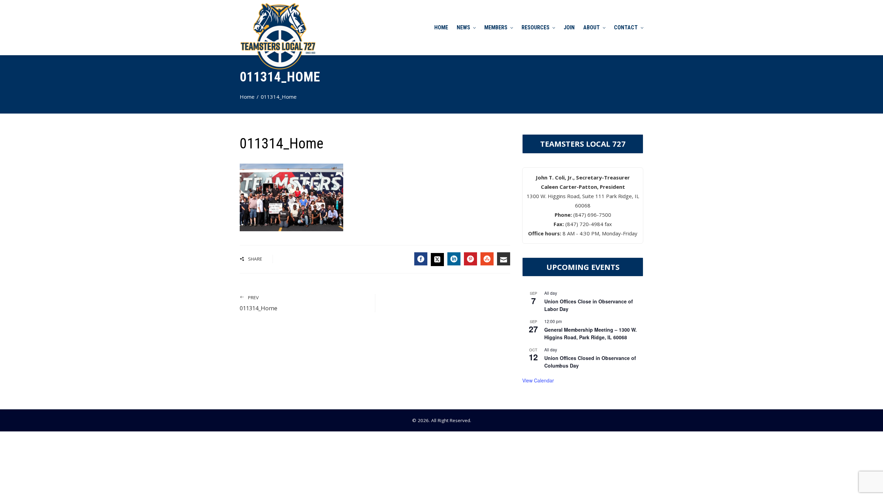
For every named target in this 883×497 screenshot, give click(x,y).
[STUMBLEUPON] (487, 258)
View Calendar (538, 380)
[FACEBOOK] (420, 258)
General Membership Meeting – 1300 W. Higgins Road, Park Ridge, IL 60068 (590, 333)
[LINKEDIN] (453, 258)
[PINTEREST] (470, 258)
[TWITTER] (437, 259)
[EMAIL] (503, 258)
